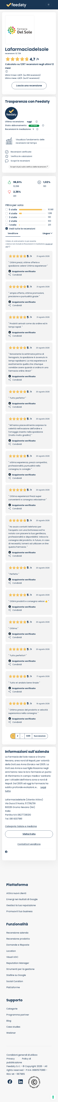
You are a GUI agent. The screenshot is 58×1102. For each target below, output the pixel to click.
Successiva (39, 736)
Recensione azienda (17, 932)
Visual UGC (12, 957)
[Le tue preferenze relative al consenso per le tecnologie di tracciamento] (53, 1097)
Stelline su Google (16, 975)
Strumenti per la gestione (20, 969)
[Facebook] (6, 852)
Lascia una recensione (29, 85)
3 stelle (13, 217)
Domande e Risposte (17, 944)
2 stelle (13, 221)
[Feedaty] (16, 5)
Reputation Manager (17, 963)
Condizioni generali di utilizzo (21, 1055)
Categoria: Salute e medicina (21, 826)
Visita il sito (29, 834)
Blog (8, 1020)
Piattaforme (13, 987)
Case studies (13, 1026)
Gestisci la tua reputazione (21, 905)
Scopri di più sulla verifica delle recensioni (28, 167)
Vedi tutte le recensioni (22, 228)
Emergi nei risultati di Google (22, 899)
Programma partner (17, 1014)
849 (28, 736)
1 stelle (12, 224)
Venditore (13, 233)
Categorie (11, 1008)
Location (11, 951)
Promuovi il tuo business (19, 911)
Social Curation (14, 981)
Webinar (11, 1032)
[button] (29, 141)
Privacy (10, 1058)
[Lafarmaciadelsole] (19, 29)
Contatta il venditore (29, 844)
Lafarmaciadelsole (27, 49)
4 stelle (13, 213)
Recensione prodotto (18, 938)
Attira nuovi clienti (16, 893)
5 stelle (13, 209)
